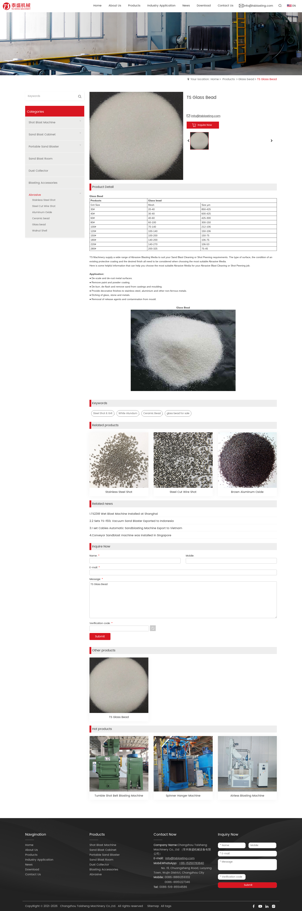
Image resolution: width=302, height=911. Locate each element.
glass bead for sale (178, 413)
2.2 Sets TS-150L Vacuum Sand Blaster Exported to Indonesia (131, 521)
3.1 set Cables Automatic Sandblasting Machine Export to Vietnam (135, 528)
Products (228, 79)
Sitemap (153, 906)
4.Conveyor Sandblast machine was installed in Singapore (130, 535)
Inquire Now (205, 125)
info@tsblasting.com (258, 5)
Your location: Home (204, 79)
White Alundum (127, 413)
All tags (166, 906)
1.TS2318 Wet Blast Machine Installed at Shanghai (123, 514)
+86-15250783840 (191, 863)
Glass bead (246, 79)
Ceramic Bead (152, 413)
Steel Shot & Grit (102, 413)
